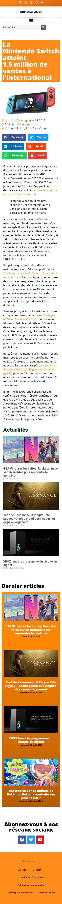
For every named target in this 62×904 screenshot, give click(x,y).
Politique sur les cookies (21, 892)
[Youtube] (42, 2)
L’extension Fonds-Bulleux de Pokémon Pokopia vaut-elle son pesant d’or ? (31, 794)
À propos (23, 870)
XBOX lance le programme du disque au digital (31, 740)
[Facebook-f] (20, 2)
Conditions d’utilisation (31, 877)
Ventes (43, 128)
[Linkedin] (31, 2)
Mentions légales (47, 892)
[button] (31, 20)
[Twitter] (25, 2)
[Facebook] (22, 840)
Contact (37, 870)
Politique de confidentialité (31, 885)
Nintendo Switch (14, 128)
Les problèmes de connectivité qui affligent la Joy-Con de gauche (30, 369)
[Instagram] (36, 2)
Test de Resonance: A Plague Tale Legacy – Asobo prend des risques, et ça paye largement (29, 518)
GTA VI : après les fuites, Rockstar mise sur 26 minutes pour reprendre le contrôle (30, 472)
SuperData (31, 128)
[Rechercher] (43, 27)
